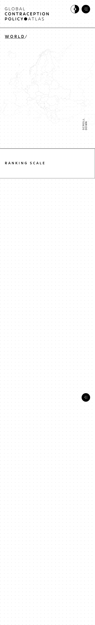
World (15, 37)
